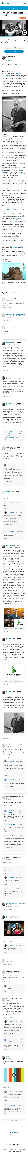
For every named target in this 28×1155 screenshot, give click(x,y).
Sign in (24, 3)
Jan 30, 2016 (17, 547)
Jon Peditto (11, 56)
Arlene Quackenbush (12, 1104)
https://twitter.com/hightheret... (11, 437)
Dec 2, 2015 (9, 859)
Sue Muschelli (12, 824)
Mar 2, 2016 (17, 378)
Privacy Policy (21, 1149)
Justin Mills (9, 491)
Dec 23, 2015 (17, 692)
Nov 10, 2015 (9, 961)
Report (10, 60)
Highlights (9, 64)
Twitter (21, 247)
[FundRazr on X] (6, 1144)
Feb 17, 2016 (9, 450)
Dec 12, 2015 (9, 746)
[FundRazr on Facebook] (10, 1144)
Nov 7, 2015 (9, 1000)
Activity (21, 64)
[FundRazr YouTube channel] (18, 1144)
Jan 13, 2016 (17, 640)
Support (5, 1149)
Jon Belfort (11, 531)
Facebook (15, 247)
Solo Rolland (11, 835)
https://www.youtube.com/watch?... (12, 1097)
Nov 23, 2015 (16, 906)
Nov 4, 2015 (17, 1058)
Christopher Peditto (11, 780)
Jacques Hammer (11, 432)
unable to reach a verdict (12, 169)
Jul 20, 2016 (9, 328)
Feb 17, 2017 (9, 317)
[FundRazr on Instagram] (21, 1144)
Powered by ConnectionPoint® (14, 1151)
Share (14, 51)
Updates (15, 64)
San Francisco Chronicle (10, 209)
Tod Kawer (11, 867)
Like (5, 307)
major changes (9, 215)
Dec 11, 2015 (9, 799)
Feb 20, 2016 (17, 404)
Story (3, 64)
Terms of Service (13, 1149)
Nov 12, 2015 (17, 917)
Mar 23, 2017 (9, 300)
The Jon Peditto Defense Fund (13, 903)
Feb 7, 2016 (9, 493)
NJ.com (18, 209)
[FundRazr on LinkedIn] (14, 1144)
